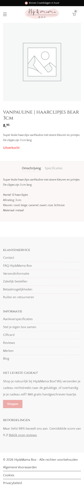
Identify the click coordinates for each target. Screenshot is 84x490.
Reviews (9, 343)
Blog (6, 358)
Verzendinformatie (16, 273)
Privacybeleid (12, 483)
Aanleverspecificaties (18, 319)
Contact (8, 258)
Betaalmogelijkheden (17, 289)
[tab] (31, 168)
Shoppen (12, 404)
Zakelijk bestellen (15, 281)
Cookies (8, 475)
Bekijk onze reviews (23, 435)
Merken (8, 351)
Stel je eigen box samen (19, 327)
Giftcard (8, 335)
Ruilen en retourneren (18, 297)
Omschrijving (31, 168)
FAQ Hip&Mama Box (17, 266)
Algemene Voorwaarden (20, 467)
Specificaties (53, 168)
